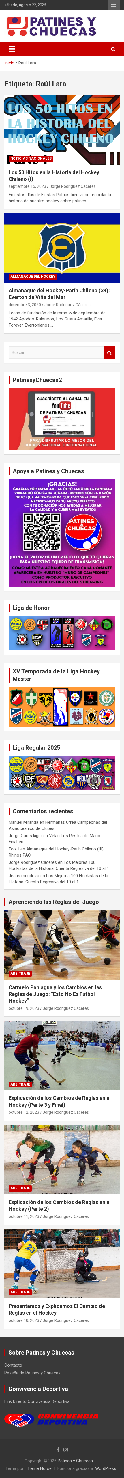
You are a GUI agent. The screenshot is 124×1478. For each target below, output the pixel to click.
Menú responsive (114, 5)
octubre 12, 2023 (24, 1112)
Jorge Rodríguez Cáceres (73, 186)
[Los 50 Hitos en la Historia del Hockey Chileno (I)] (62, 130)
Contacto (13, 1365)
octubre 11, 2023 (24, 1216)
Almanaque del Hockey (32, 277)
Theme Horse (39, 1468)
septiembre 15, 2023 (27, 186)
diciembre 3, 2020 (25, 304)
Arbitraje (20, 973)
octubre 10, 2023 (24, 1320)
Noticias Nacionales (31, 158)
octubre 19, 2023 (24, 1008)
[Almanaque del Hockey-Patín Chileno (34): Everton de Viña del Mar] (62, 248)
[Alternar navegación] (11, 49)
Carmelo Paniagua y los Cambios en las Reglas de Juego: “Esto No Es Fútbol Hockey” (55, 994)
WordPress (105, 1468)
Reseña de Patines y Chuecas (32, 1373)
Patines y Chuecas (75, 1460)
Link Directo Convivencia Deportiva (36, 1401)
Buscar (109, 352)
